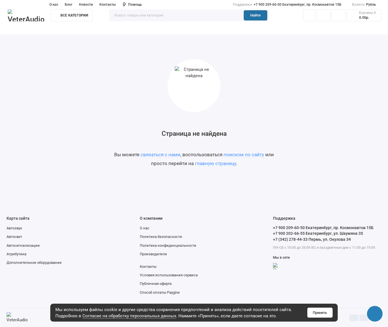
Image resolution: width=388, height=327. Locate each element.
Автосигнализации (23, 245)
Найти (255, 15)
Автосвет (14, 237)
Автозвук (14, 228)
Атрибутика (16, 254)
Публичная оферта (156, 283)
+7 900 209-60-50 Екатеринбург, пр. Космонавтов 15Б (287, 5)
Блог (68, 5)
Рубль (364, 5)
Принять (320, 312)
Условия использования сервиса (169, 275)
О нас (144, 228)
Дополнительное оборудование (34, 262)
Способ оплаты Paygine (160, 292)
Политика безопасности (161, 237)
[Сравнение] (323, 15)
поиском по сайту (244, 154)
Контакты (107, 5)
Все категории (74, 15)
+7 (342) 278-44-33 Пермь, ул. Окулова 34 (312, 239)
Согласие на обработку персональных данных (129, 315)
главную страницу (215, 163)
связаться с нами (160, 154)
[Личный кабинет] (309, 15)
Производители (153, 254)
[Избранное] (338, 15)
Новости (86, 5)
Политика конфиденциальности (168, 245)
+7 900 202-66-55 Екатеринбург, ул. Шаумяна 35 (318, 233)
